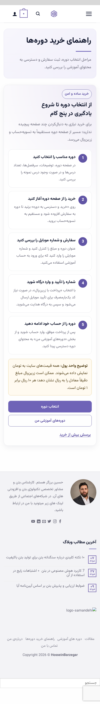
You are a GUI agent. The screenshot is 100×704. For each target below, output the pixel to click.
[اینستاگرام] (55, 522)
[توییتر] (49, 522)
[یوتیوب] (33, 522)
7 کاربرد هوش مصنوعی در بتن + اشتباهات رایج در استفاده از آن (48, 573)
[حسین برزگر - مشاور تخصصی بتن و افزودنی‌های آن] (54, 14)
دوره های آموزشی (69, 639)
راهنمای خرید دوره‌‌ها (40, 639)
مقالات (89, 639)
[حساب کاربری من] (15, 13)
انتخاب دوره (50, 407)
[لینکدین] (39, 522)
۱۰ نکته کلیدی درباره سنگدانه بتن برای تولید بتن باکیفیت (45, 557)
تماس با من (49, 646)
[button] (89, 14)
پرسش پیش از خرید (75, 435)
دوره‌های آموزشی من (50, 421)
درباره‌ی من (15, 639)
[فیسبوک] (60, 522)
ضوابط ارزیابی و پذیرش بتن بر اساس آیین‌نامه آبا (50, 586)
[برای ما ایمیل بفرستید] (44, 522)
